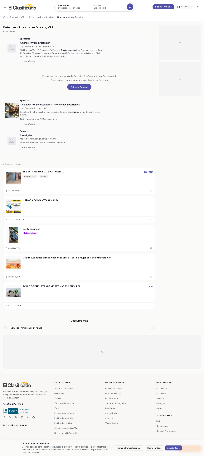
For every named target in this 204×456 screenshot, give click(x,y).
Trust (56, 408)
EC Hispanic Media (113, 388)
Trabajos (58, 398)
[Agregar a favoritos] (151, 191)
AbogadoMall (111, 413)
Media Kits (59, 393)
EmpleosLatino (112, 398)
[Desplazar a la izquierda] (5, 328)
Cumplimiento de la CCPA (65, 428)
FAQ (158, 421)
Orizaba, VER (18, 17)
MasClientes (110, 408)
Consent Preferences (166, 431)
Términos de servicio (64, 403)
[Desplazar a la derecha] (153, 328)
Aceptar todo (173, 448)
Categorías (161, 403)
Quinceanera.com (113, 393)
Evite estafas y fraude (64, 413)
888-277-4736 (15, 403)
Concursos (161, 393)
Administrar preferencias (130, 448)
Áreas (159, 408)
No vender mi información (66, 433)
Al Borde (109, 418)
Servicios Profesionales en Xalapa (26, 328)
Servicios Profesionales (42, 17)
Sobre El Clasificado (63, 388)
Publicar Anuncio (163, 7)
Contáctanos (162, 426)
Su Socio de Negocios (115, 403)
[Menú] (4, 7)
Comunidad (161, 388)
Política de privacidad (64, 418)
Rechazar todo (154, 448)
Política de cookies (63, 423)
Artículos (160, 398)
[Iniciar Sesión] (198, 7)
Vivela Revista (111, 423)
